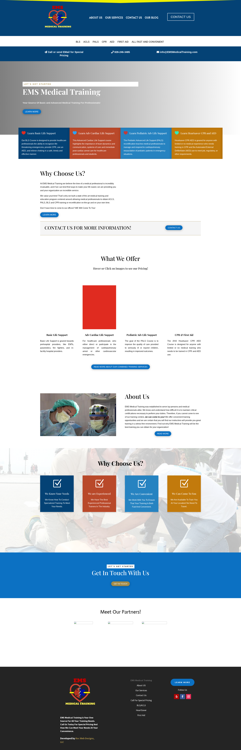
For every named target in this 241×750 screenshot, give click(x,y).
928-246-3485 (122, 52)
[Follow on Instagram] (188, 696)
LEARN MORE (182, 682)
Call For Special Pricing (141, 700)
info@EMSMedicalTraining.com (178, 52)
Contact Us (134, 17)
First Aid (141, 715)
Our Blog (151, 17)
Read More (163, 434)
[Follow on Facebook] (182, 696)
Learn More (32, 112)
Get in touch (120, 584)
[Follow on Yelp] (176, 696)
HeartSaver (141, 710)
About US (141, 685)
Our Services (114, 17)
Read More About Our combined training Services (120, 367)
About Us (95, 17)
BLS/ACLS (141, 705)
